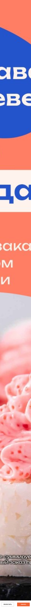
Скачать (23, 604)
